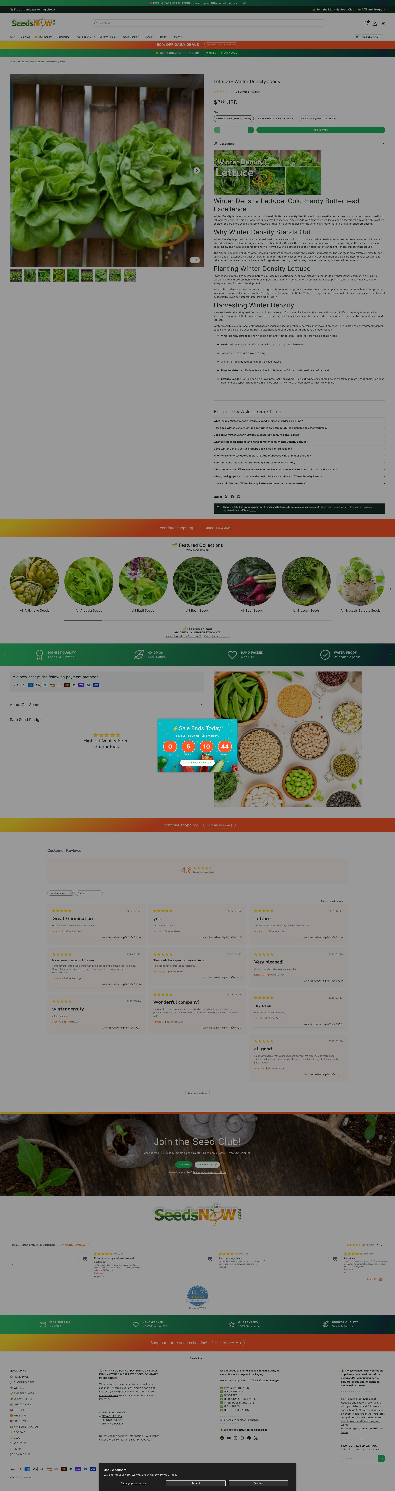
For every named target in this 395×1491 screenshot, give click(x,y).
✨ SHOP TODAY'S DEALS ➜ (197, 763)
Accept (196, 1483)
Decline (258, 1483)
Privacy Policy (168, 1474)
